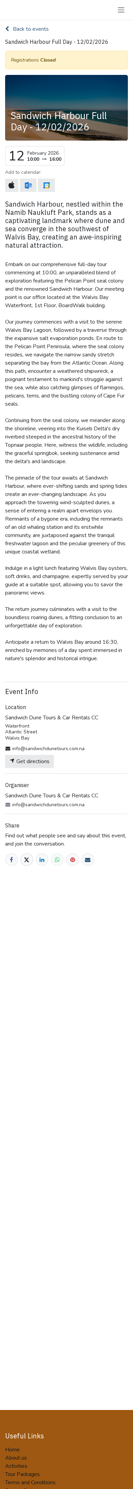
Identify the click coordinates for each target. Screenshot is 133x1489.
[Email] (88, 859)
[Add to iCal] (11, 185)
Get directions (32, 761)
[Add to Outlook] (28, 185)
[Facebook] (11, 859)
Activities (16, 1466)
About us (16, 1458)
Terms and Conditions (30, 1482)
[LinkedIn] (42, 859)
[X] (26, 859)
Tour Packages (22, 1474)
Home (12, 1449)
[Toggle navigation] (121, 10)
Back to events (30, 29)
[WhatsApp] (57, 859)
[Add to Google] (46, 185)
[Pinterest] (72, 859)
